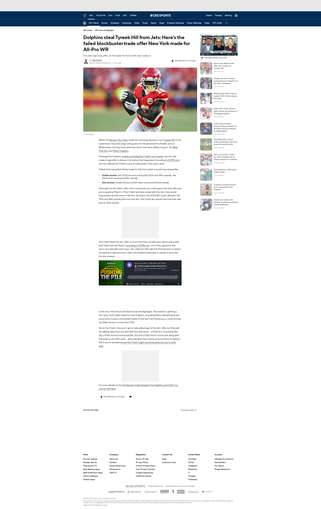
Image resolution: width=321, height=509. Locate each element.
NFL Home (87, 30)
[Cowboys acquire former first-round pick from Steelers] (206, 190)
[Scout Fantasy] (193, 491)
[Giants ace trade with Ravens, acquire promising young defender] (206, 205)
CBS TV (113, 472)
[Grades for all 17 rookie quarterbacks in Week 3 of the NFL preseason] (206, 83)
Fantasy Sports (90, 462)
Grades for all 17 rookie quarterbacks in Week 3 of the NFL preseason (226, 81)
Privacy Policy (142, 462)
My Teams (219, 466)
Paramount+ (115, 469)
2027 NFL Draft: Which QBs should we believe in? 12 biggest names (226, 111)
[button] (226, 22)
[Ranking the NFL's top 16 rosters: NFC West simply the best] (206, 98)
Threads (191, 476)
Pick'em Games (90, 459)
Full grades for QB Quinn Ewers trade (225, 170)
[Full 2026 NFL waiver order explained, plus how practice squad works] (206, 144)
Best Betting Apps (91, 469)
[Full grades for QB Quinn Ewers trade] (206, 175)
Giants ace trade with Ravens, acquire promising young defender (226, 202)
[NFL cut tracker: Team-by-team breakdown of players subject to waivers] (206, 159)
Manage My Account (224, 459)
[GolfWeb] (207, 492)
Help (164, 459)
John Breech (97, 60)
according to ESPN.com (138, 245)
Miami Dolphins (120, 151)
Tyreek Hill (169, 140)
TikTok (191, 462)
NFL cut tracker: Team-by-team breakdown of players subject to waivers (225, 157)
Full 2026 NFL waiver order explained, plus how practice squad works (225, 142)
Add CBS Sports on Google (185, 61)
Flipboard (192, 479)
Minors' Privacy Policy (145, 466)
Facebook (192, 469)
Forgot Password (222, 469)
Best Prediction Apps (93, 472)
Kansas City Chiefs (118, 140)
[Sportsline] (134, 491)
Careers (113, 462)
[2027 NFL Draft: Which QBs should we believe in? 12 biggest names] (206, 114)
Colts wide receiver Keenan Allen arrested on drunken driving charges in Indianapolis (225, 127)
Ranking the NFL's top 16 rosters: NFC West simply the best (225, 96)
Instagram (192, 466)
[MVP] (181, 491)
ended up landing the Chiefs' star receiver (142, 156)
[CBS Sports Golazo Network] (180, 486)
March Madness (90, 476)
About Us (113, 459)
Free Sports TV (90, 466)
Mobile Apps (89, 479)
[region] (219, 45)
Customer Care (169, 462)
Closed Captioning (144, 470)
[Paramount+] (150, 491)
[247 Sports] (116, 491)
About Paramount (117, 466)
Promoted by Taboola (187, 410)
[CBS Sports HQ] (155, 486)
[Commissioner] (167, 491)
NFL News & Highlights (104, 30)
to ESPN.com (172, 160)
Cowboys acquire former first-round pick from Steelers (225, 187)
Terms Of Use (142, 459)
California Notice (143, 473)
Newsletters (220, 462)
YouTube (192, 459)
